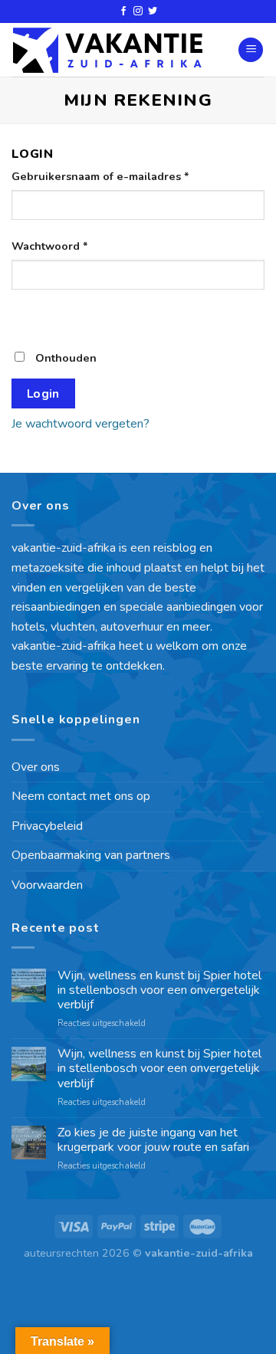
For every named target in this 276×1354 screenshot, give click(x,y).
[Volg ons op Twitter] (152, 11)
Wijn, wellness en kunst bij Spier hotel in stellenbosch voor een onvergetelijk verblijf (159, 991)
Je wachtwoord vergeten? (81, 423)
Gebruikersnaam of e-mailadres (100, 176)
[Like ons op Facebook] (123, 11)
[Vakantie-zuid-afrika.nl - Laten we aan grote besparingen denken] (107, 50)
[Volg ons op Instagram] (138, 11)
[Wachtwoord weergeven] (26, 317)
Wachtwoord (50, 246)
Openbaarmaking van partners (91, 855)
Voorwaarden (47, 885)
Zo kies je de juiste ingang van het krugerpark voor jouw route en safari (153, 1140)
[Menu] (250, 50)
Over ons (36, 767)
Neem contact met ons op (81, 796)
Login (43, 393)
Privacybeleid (47, 826)
